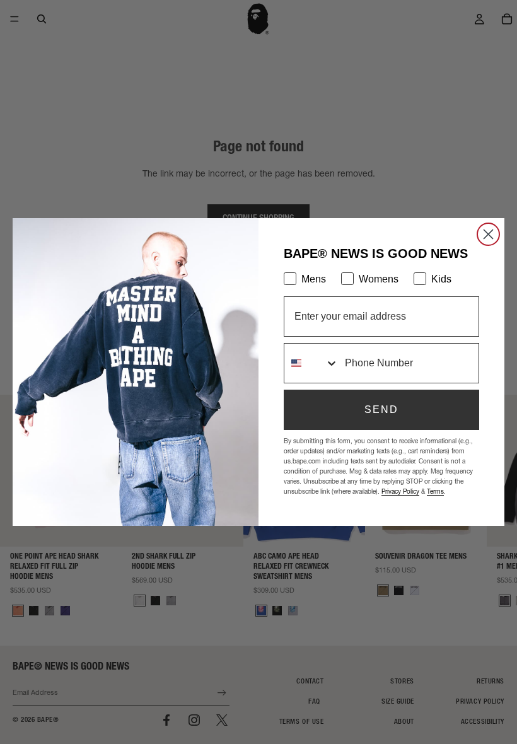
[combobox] (311, 363)
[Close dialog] (488, 234)
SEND (381, 409)
